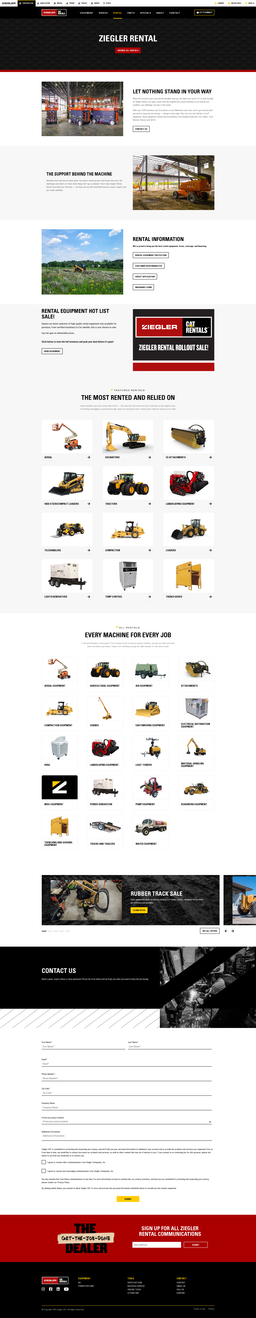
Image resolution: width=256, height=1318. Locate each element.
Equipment (86, 13)
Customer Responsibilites (148, 266)
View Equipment (52, 351)
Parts (131, 13)
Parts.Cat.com (134, 1283)
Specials (145, 13)
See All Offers (209, 931)
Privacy (211, 1309)
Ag (79, 1283)
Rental (117, 13)
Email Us (181, 1286)
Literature (133, 1293)
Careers (181, 1293)
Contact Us (141, 129)
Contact (174, 13)
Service (103, 13)
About (160, 13)
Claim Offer (139, 910)
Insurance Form (143, 287)
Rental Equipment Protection (150, 255)
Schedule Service (136, 1286)
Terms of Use (199, 1309)
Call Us (180, 1290)
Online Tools (134, 1290)
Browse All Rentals (128, 51)
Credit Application (145, 277)
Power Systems (86, 1286)
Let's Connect (206, 13)
